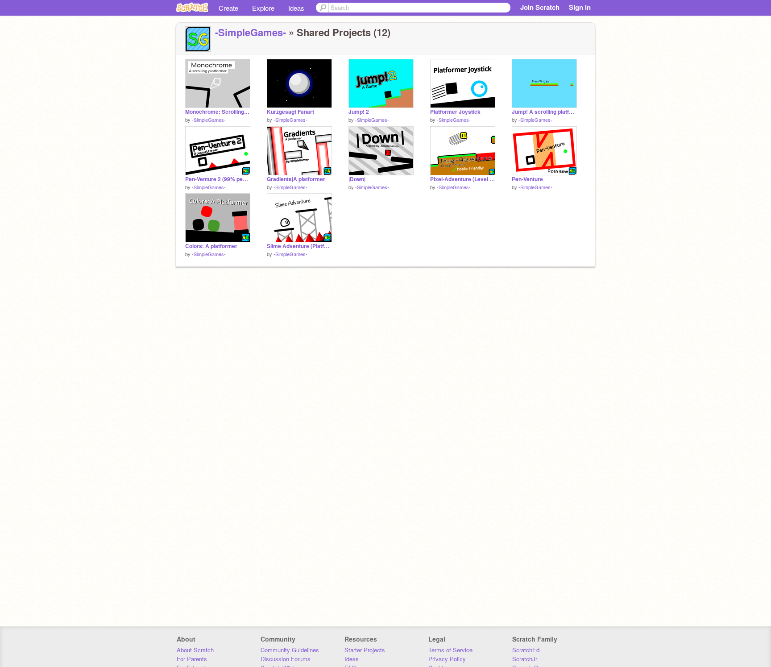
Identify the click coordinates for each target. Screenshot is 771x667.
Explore (263, 7)
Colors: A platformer (211, 246)
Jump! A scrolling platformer (544, 112)
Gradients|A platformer (296, 179)
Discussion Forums (286, 659)
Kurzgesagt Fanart (290, 112)
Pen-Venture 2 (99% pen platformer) (217, 179)
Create (228, 7)
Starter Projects (364, 650)
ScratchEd (525, 650)
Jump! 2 (358, 112)
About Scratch (195, 650)
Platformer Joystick (455, 112)
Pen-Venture (527, 179)
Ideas (296, 7)
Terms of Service (450, 650)
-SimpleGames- (250, 32)
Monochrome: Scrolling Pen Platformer (217, 112)
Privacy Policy (447, 659)
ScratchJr (524, 659)
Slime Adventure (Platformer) (299, 246)
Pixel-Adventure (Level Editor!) (462, 179)
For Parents (192, 659)
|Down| (356, 179)
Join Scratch (540, 7)
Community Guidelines (290, 650)
